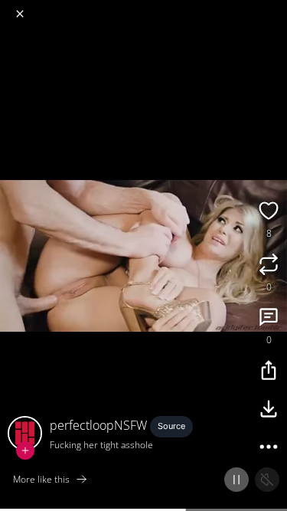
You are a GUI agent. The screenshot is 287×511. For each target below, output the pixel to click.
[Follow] (25, 450)
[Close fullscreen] (20, 13)
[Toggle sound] (267, 479)
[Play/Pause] (236, 479)
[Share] (268, 372)
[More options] (268, 449)
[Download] (268, 411)
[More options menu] (273, 7)
